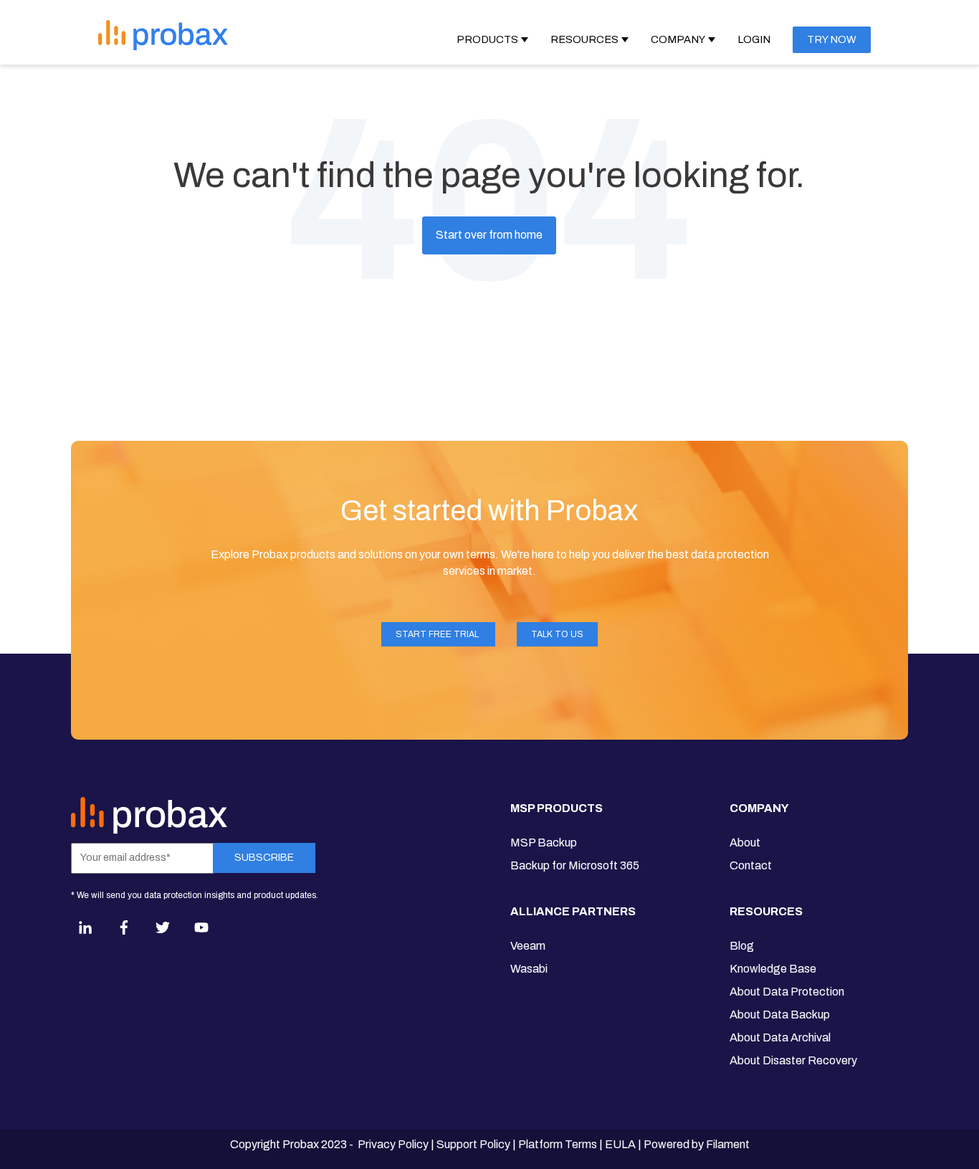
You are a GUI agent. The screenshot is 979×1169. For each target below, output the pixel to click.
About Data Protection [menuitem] (787, 992)
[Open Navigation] (337, 34)
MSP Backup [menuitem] (543, 842)
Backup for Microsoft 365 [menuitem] (574, 865)
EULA (620, 1144)
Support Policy (473, 1144)
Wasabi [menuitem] (529, 969)
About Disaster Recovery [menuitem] (793, 1060)
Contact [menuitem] (751, 865)
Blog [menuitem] (742, 946)
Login (753, 39)
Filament (728, 1144)
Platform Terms (557, 1144)
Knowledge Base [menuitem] (773, 969)
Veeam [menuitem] (527, 946)
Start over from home (489, 235)
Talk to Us (557, 634)
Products (487, 39)
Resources (584, 39)
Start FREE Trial (438, 634)
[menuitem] (574, 814)
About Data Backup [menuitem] (780, 1014)
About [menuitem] (745, 842)
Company (678, 39)
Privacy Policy (393, 1144)
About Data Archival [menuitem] (780, 1037)
